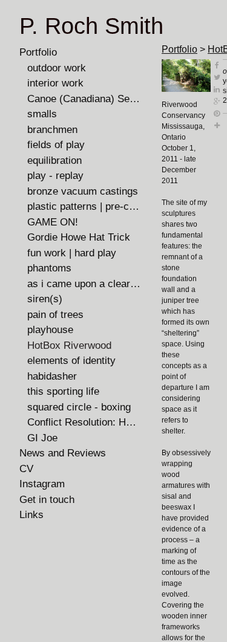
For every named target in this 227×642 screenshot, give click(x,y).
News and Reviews (62, 453)
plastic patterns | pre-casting (83, 206)
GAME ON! (52, 222)
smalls (42, 114)
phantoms (49, 268)
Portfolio (38, 52)
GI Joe (42, 438)
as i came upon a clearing (83, 284)
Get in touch (46, 499)
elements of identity (71, 360)
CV (26, 469)
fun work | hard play (71, 253)
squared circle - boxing (79, 407)
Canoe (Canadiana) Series (83, 99)
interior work (55, 83)
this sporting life (63, 391)
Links (31, 514)
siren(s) (44, 299)
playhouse (50, 330)
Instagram (42, 484)
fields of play (56, 145)
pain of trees (55, 314)
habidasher (52, 376)
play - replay (55, 175)
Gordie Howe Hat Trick (78, 237)
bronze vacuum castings (82, 191)
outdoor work (56, 68)
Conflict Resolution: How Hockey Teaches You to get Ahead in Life (83, 422)
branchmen (52, 129)
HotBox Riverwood (69, 345)
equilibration (54, 160)
